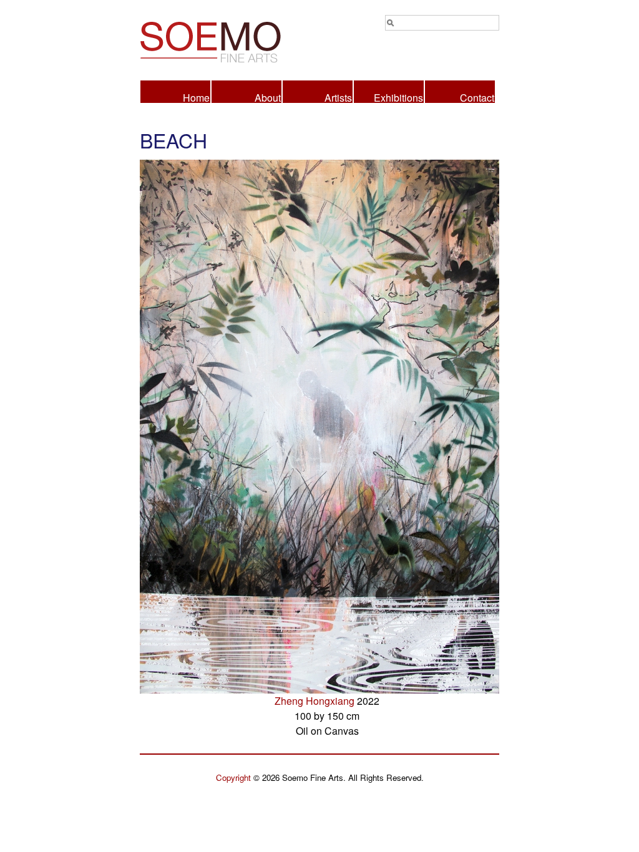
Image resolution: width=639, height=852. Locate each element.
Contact (477, 96)
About (268, 96)
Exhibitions (398, 96)
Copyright (233, 777)
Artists (338, 96)
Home (196, 96)
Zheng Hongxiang (314, 701)
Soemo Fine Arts (230, 40)
